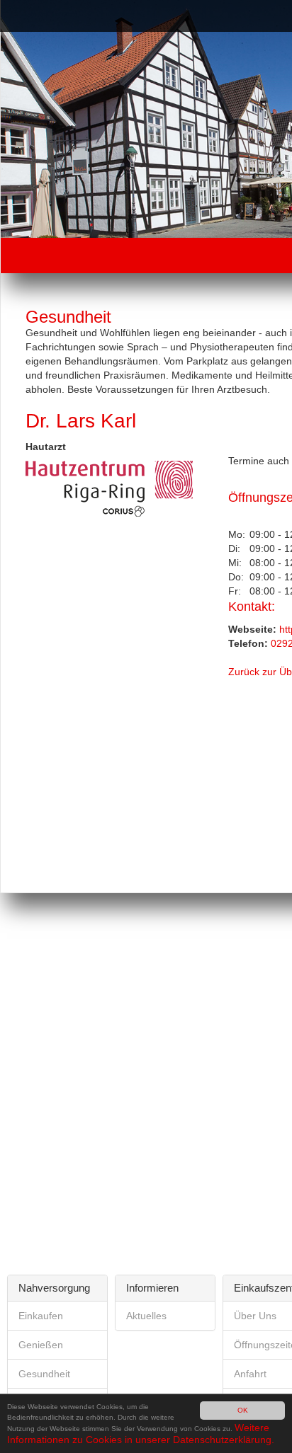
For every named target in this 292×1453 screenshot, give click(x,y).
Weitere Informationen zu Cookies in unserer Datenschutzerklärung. (140, 1433)
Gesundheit (44, 1373)
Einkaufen (40, 1315)
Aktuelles (146, 1315)
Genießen (40, 1344)
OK (242, 1410)
